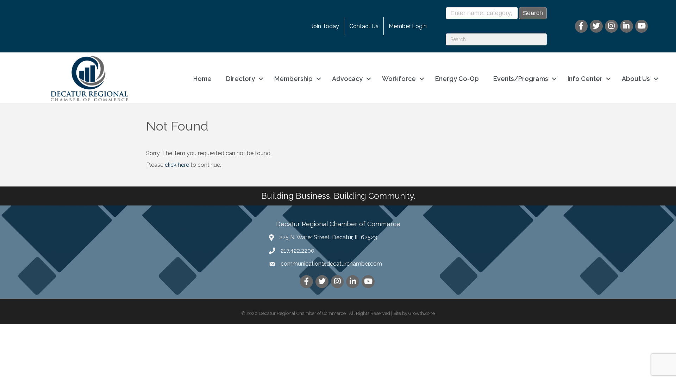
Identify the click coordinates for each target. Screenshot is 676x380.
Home (202, 78)
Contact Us (363, 26)
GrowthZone (421, 313)
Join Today (325, 26)
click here (177, 165)
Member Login (408, 26)
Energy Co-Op (457, 78)
